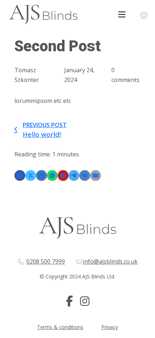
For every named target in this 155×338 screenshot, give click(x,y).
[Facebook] (19, 175)
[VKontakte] (84, 175)
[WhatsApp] (52, 175)
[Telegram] (73, 175)
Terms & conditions (60, 327)
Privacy (109, 327)
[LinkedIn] (41, 175)
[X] (30, 175)
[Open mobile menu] (121, 14)
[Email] (95, 175)
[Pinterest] (63, 175)
